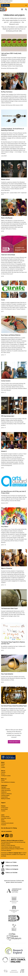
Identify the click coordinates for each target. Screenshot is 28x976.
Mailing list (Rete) (5, 798)
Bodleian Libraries (5, 844)
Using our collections (6, 793)
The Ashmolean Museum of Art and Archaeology (13, 842)
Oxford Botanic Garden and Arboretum (10, 847)
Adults (2, 820)
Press (2, 765)
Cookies (3, 811)
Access (3, 774)
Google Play (22, 854)
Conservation (4, 797)
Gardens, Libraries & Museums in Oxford (12, 840)
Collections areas (5, 788)
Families (3, 772)
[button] (26, 5)
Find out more (13, 742)
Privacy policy (4, 807)
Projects (3, 821)
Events (3, 780)
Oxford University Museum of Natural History (12, 848)
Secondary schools (6, 818)
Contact (3, 767)
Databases (4, 792)
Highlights (3, 787)
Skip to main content (5, 2)
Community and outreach (7, 823)
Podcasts (3, 824)
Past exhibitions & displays (8, 782)
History (3, 764)
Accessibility (4, 809)
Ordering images (5, 795)
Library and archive (6, 790)
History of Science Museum (8, 845)
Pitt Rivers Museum (6, 850)
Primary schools (5, 816)
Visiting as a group (5, 775)
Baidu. (4, 856)
